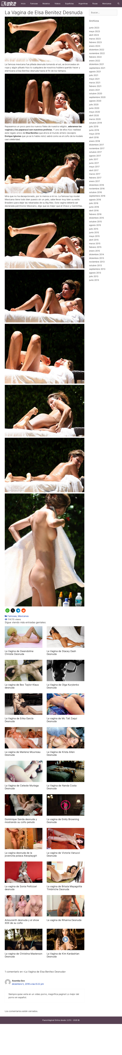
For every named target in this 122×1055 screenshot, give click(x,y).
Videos (57, 3)
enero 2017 (94, 181)
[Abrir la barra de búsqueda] (118, 3)
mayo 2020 (94, 112)
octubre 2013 (95, 265)
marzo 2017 (94, 174)
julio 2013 (93, 276)
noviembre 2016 (97, 188)
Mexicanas (106, 3)
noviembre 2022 (97, 53)
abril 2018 (94, 137)
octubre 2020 (95, 93)
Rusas (95, 3)
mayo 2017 (94, 166)
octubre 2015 (95, 221)
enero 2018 (94, 141)
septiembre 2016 (97, 196)
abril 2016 (94, 210)
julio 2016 (93, 203)
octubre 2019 (95, 123)
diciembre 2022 (96, 49)
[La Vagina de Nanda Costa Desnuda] (65, 780)
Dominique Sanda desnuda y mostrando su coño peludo (21, 821)
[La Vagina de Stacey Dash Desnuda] (65, 646)
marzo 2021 (94, 82)
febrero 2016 (95, 214)
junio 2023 (94, 27)
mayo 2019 (94, 134)
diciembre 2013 (96, 258)
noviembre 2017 (96, 148)
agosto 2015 (95, 225)
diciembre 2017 (96, 145)
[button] (7, 610)
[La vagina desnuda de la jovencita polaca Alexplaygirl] (23, 847)
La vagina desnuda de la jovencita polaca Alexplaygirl (21, 854)
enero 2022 (94, 60)
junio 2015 (94, 232)
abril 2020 (94, 115)
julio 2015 (93, 229)
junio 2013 (94, 280)
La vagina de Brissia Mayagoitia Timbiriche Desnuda (64, 888)
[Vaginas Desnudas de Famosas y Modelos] (9, 3)
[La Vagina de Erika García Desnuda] (23, 713)
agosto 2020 (95, 101)
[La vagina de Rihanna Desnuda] (65, 915)
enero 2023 (94, 46)
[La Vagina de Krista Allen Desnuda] (65, 747)
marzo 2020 (95, 119)
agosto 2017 (95, 156)
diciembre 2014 (96, 254)
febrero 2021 (95, 86)
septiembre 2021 (97, 68)
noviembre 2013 (97, 262)
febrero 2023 (95, 42)
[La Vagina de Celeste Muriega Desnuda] (23, 780)
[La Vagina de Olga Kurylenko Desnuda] (65, 679)
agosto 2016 (95, 199)
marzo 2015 (94, 243)
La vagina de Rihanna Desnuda (64, 920)
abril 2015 (94, 240)
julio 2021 (93, 75)
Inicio (23, 3)
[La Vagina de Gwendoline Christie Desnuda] (23, 646)
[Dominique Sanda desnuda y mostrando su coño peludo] (23, 814)
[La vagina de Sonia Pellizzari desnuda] (23, 881)
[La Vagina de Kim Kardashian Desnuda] (65, 948)
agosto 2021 (95, 71)
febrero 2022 (95, 57)
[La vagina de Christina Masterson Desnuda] (23, 948)
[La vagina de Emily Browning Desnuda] (65, 814)
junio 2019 (94, 130)
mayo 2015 (94, 236)
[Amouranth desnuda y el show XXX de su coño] (23, 915)
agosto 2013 (95, 273)
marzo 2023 (95, 39)
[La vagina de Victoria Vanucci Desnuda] (65, 847)
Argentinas (83, 3)
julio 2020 (94, 104)
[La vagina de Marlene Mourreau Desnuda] (23, 747)
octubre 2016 (95, 192)
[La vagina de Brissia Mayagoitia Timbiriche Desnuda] (65, 881)
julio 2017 (93, 159)
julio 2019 (93, 126)
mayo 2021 (94, 79)
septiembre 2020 (97, 97)
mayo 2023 (94, 31)
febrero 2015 (95, 247)
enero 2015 (94, 251)
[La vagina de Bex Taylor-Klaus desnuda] (23, 679)
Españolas (69, 3)
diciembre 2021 (96, 64)
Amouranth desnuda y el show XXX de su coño (22, 921)
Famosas (34, 3)
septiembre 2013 (97, 269)
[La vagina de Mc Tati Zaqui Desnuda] (65, 713)
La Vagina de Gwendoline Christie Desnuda (19, 652)
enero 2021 (94, 90)
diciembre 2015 (96, 218)
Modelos (46, 3)
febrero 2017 (95, 177)
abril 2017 (94, 170)
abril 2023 (94, 35)
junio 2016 (94, 207)
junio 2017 (94, 163)
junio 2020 (94, 108)
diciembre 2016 (96, 185)
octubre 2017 (95, 152)
